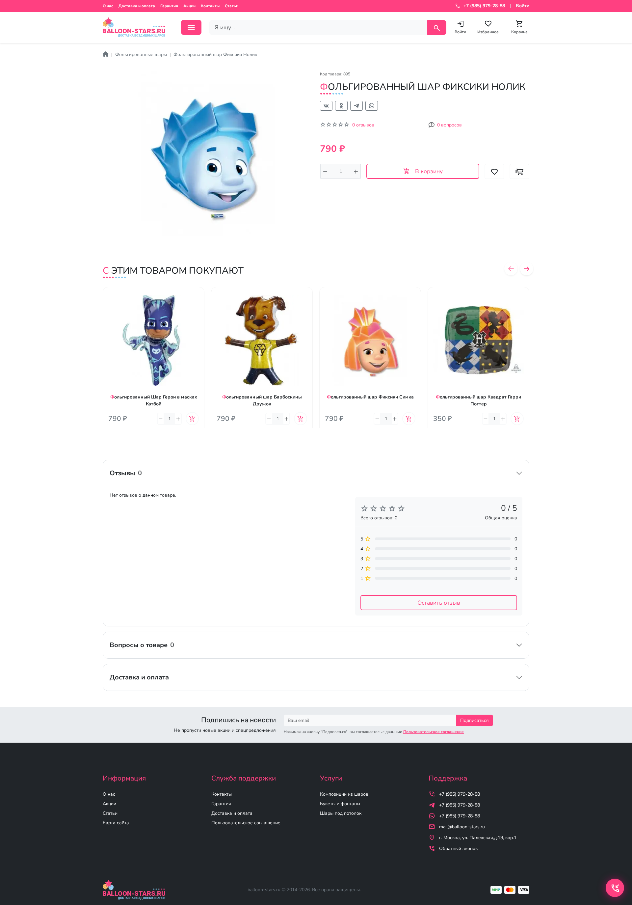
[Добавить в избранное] (494, 171)
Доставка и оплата (136, 6)
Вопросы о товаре (142, 645)
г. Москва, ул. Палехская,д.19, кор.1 (477, 838)
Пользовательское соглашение (245, 823)
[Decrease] (325, 171)
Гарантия (169, 6)
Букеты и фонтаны (340, 804)
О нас (108, 6)
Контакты (210, 6)
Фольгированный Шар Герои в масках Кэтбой (153, 400)
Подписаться (474, 720)
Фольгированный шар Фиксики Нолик (215, 54)
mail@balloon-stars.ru (462, 827)
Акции (189, 6)
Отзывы (126, 473)
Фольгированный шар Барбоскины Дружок (262, 400)
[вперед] (526, 268)
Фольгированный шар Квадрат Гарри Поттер (478, 400)
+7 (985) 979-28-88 (459, 794)
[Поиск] (436, 27)
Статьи (231, 6)
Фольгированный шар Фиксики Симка (370, 397)
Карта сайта (116, 823)
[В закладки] (199, 298)
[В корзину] (192, 418)
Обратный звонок (458, 848)
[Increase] (355, 171)
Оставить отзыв (438, 603)
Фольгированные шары (141, 54)
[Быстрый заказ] (519, 171)
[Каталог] (191, 27)
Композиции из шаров (344, 794)
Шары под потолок (340, 813)
